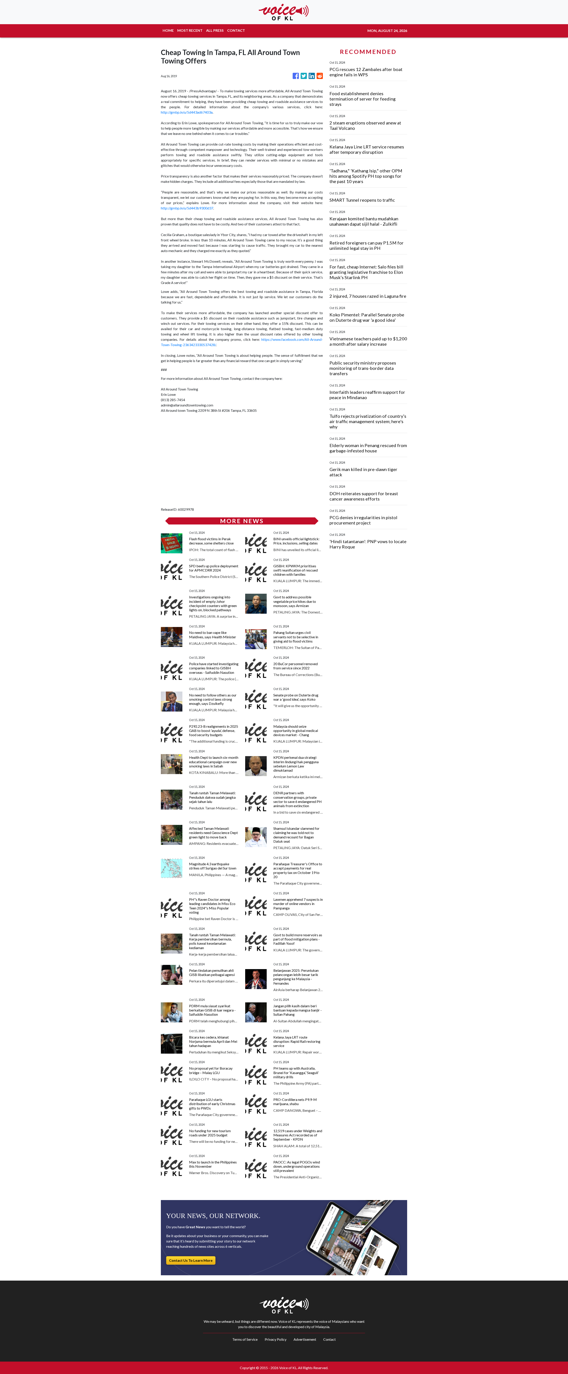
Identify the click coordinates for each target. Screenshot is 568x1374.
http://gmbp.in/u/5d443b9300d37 (187, 208)
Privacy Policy (275, 1339)
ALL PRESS (215, 30)
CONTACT (236, 30)
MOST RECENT (190, 30)
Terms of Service (245, 1339)
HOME (168, 30)
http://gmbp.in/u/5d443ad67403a (187, 112)
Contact (329, 1339)
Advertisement (305, 1339)
